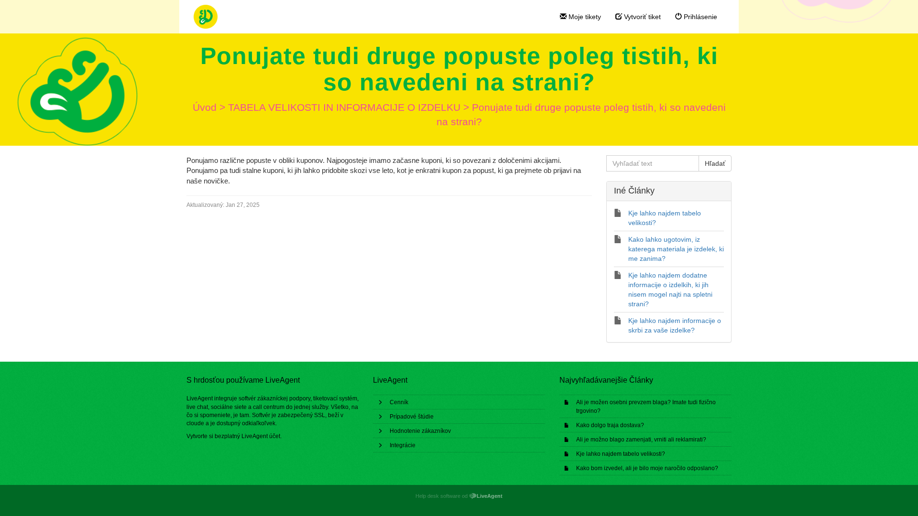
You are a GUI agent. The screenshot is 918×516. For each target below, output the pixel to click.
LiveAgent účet (260, 436)
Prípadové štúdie (412, 416)
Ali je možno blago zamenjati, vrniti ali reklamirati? (641, 439)
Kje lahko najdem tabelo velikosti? (620, 454)
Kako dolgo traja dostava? (610, 425)
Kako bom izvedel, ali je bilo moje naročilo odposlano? (647, 468)
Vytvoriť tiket (641, 17)
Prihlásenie (699, 17)
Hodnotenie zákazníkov (420, 431)
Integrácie (402, 445)
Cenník (399, 402)
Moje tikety (584, 17)
